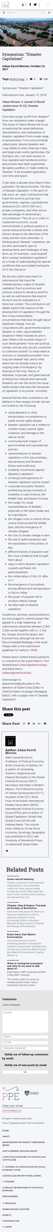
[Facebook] (30, 4)
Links (8, 1226)
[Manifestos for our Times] (14, 13)
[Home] (5, 5)
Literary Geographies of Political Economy (23, 1189)
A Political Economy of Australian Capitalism (24, 1158)
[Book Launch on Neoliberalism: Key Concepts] (38, 13)
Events (6, 1215)
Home (5, 1130)
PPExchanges (10, 1196)
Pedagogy (10, 1203)
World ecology (17, 79)
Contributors (10, 1221)
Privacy (5, 1123)
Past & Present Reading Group (19, 1151)
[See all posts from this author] (10, 741)
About (6, 1136)
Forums (9, 1181)
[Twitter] (35, 4)
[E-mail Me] (7, 851)
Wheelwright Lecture (15, 1209)
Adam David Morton (20, 751)
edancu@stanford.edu (16, 672)
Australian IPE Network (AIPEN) (21, 1175)
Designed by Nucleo (17, 1123)
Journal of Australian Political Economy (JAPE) (23, 1168)
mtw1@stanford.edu (33, 665)
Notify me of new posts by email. (26, 1065)
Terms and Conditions (35, 1123)
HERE (33, 650)
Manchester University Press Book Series (23, 1143)
